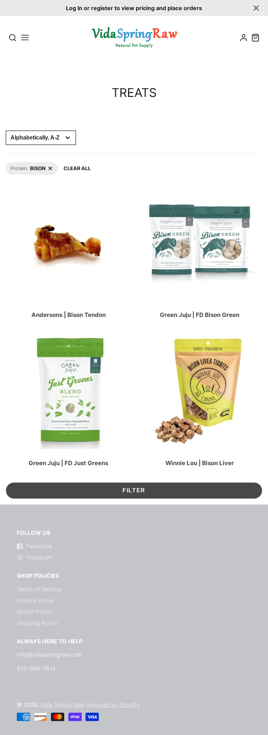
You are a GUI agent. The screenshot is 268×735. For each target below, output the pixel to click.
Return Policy (34, 611)
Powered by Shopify (113, 704)
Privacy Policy (35, 600)
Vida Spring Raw (62, 704)
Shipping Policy (37, 622)
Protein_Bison (21, 166)
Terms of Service (39, 589)
